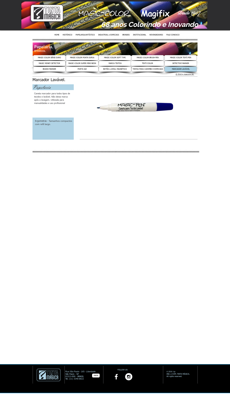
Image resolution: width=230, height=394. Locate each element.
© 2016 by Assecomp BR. (185, 74)
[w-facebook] (116, 376)
